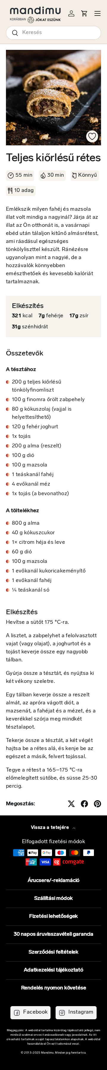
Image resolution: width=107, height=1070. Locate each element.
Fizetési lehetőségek (53, 916)
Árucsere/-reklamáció (53, 880)
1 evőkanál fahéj (32, 581)
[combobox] (53, 32)
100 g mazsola (30, 465)
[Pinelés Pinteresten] (97, 803)
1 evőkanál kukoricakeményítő (49, 571)
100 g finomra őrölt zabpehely (48, 400)
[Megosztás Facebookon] (84, 803)
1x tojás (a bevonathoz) (40, 494)
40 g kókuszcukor (33, 533)
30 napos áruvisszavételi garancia (53, 934)
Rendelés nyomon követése (53, 988)
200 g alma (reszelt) (36, 446)
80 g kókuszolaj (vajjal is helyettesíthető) (42, 413)
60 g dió (22, 552)
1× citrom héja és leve (38, 542)
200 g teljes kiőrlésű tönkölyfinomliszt (37, 386)
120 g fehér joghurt (35, 427)
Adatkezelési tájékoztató (53, 970)
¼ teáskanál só (30, 590)
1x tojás (21, 436)
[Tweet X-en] (71, 803)
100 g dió (23, 455)
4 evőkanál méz (31, 484)
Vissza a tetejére (50, 827)
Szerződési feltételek (53, 952)
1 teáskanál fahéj (33, 475)
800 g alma (26, 523)
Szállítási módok (53, 898)
